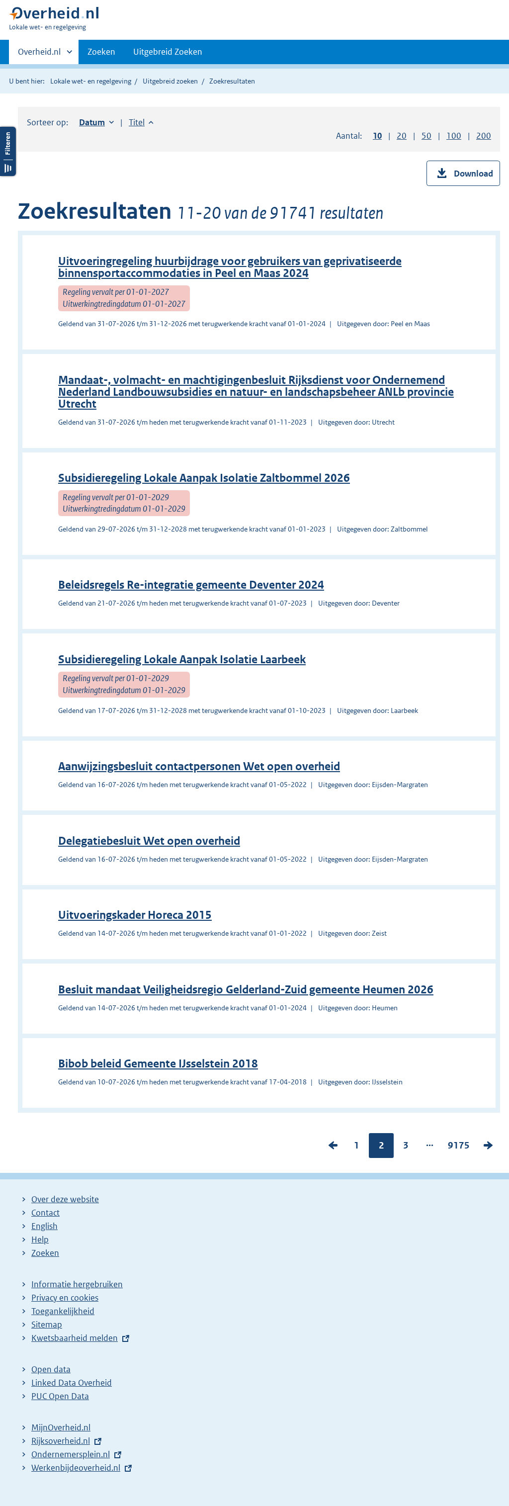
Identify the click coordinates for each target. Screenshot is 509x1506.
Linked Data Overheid (71, 1382)
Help (40, 1239)
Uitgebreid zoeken (170, 81)
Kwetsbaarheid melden (74, 1337)
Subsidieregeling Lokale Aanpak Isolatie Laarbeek (182, 659)
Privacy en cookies (64, 1297)
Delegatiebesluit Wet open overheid (149, 841)
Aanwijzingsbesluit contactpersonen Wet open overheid (199, 766)
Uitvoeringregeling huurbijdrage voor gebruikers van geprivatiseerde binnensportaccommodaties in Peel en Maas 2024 (230, 267)
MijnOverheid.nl (60, 1427)
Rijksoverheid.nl (60, 1440)
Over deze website (65, 1199)
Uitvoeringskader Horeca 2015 (135, 915)
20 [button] (402, 135)
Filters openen (8, 151)
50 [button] (426, 135)
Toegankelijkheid (62, 1311)
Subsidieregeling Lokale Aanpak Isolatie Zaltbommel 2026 (204, 478)
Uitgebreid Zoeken (167, 51)
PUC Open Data (60, 1396)
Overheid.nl (39, 55)
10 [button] (377, 135)
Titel (141, 122)
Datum (96, 122)
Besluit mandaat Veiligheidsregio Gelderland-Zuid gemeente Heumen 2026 (245, 989)
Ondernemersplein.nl (70, 1454)
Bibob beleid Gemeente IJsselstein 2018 (158, 1063)
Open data (51, 1369)
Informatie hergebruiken (77, 1284)
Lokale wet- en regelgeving (90, 81)
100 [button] (453, 135)
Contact (45, 1212)
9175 (459, 1147)
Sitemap (46, 1324)
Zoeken (101, 51)
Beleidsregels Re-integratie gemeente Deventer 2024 (191, 585)
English (44, 1226)
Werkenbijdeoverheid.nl (75, 1467)
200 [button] (483, 135)
